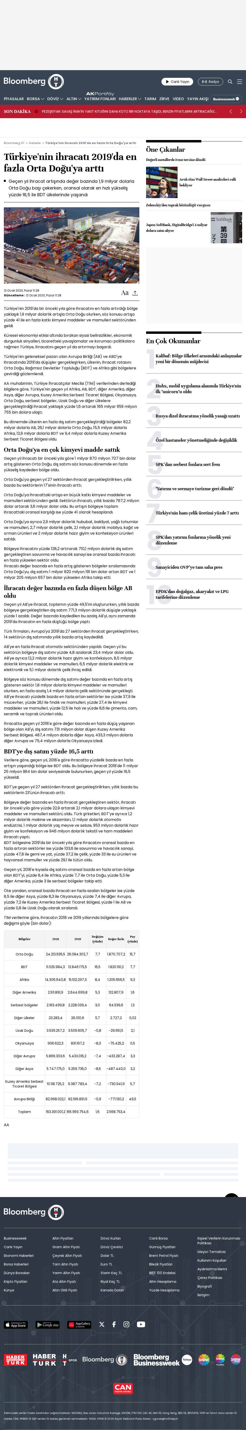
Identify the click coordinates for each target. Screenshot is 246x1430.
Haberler (35, 143)
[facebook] (114, 1325)
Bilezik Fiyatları (160, 1264)
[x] (102, 1325)
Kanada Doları (112, 1290)
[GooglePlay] (48, 1324)
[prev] (230, 111)
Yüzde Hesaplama (164, 1290)
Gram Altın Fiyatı (66, 1247)
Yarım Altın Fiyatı (66, 1273)
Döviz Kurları (111, 1238)
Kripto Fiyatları (15, 1281)
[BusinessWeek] (226, 99)
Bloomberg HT (14, 143)
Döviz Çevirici (112, 1247)
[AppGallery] (79, 1324)
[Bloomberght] (34, 81)
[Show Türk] (220, 1360)
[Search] (230, 81)
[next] (241, 111)
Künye (9, 1290)
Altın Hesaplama (162, 1281)
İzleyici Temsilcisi (211, 1251)
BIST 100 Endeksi (162, 1273)
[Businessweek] (163, 1360)
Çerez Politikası (209, 1277)
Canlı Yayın (13, 1247)
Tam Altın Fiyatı (65, 1264)
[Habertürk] (15, 1360)
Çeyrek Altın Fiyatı (67, 1255)
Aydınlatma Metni (212, 1269)
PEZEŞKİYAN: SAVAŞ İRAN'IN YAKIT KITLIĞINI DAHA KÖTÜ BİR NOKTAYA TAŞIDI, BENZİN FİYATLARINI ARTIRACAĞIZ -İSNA (128, 111)
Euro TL (106, 1264)
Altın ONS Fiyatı (64, 1290)
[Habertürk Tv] (44, 1360)
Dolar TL (107, 1255)
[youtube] (141, 1325)
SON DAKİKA (17, 111)
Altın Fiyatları (62, 1238)
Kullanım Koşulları (211, 1260)
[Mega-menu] (239, 81)
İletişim (203, 1295)
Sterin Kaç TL (111, 1273)
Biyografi (204, 1286)
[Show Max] (236, 1360)
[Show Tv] (204, 1360)
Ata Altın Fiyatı (64, 1281)
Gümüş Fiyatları (162, 1247)
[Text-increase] (125, 293)
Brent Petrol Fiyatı (163, 1255)
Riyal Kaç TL (110, 1281)
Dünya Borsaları (17, 1273)
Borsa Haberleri (16, 1264)
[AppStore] (16, 1324)
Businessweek (15, 1238)
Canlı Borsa (158, 1238)
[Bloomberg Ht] (105, 1360)
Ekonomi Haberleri (19, 1255)
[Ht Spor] (69, 1360)
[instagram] (126, 1325)
